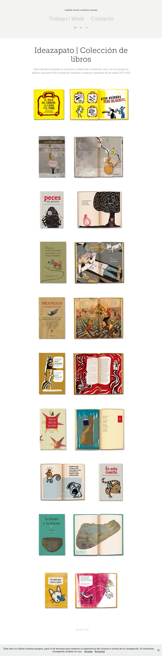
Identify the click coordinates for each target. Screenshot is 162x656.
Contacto (102, 18)
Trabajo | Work (66, 18)
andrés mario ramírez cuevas (81, 10)
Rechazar (100, 651)
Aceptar (88, 651)
